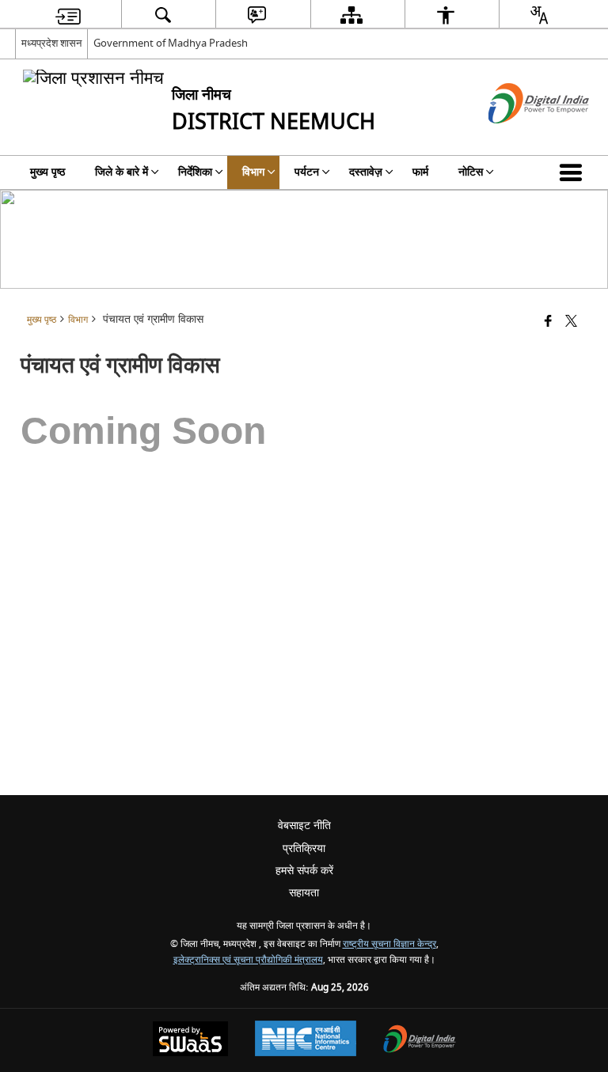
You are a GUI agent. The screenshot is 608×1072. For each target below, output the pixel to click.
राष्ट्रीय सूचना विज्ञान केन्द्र (389, 944)
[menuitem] (68, 14)
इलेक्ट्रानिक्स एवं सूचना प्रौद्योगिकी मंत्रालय (248, 960)
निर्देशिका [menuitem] (195, 172)
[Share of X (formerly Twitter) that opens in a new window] (571, 322)
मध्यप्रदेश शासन (51, 43)
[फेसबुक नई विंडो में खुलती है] (548, 322)
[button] (574, 172)
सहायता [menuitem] (304, 892)
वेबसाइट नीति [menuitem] (304, 825)
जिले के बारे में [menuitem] (121, 172)
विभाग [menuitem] (253, 172)
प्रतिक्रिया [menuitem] (304, 848)
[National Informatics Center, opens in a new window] (305, 1040)
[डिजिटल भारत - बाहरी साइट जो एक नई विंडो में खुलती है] (519, 137)
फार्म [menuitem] (420, 172)
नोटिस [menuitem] (470, 172)
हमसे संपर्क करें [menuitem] (304, 870)
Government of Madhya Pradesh (170, 43)
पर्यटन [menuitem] (306, 172)
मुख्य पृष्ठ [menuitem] (47, 172)
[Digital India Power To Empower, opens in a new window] (419, 1040)
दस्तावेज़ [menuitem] (365, 172)
